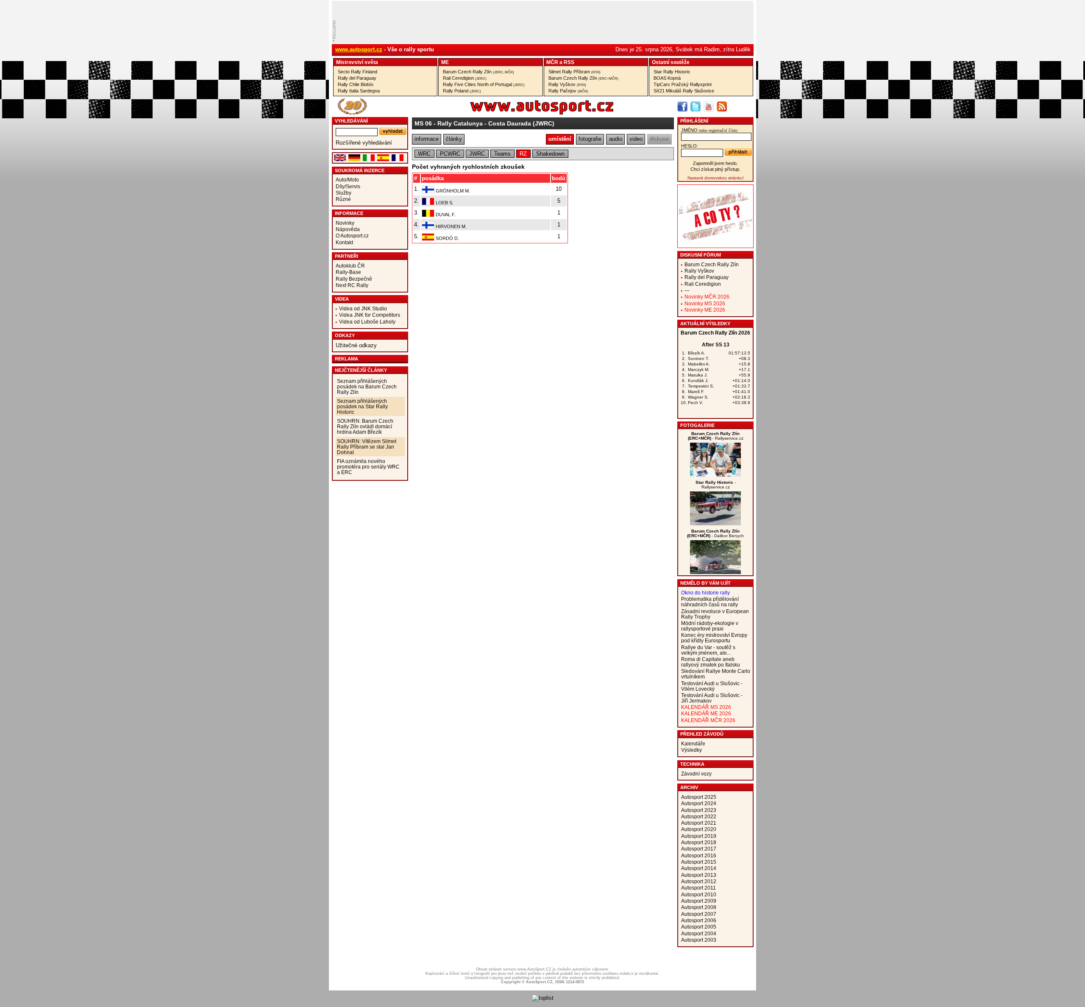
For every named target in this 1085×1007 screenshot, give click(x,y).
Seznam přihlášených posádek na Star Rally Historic (362, 406)
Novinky (345, 223)
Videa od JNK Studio (363, 308)
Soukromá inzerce (359, 170)
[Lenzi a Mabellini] (715, 474)
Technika (692, 764)
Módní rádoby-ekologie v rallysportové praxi (709, 625)
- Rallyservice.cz (715, 436)
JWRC (477, 154)
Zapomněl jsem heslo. (715, 163)
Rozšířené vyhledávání (364, 142)
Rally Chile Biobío (355, 84)
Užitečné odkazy (356, 345)
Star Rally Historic (672, 71)
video (636, 139)
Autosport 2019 (698, 836)
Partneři (346, 256)
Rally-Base (348, 272)
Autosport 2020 (698, 829)
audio (615, 139)
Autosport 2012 (698, 881)
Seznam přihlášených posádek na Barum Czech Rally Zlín (367, 386)
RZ (523, 154)
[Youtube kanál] (709, 106)
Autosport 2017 (698, 848)
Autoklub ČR (350, 265)
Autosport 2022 (698, 816)
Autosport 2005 (698, 926)
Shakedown (550, 154)
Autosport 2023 (698, 810)
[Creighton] (715, 572)
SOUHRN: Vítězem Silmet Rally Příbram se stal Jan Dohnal (366, 446)
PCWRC (450, 154)
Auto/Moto (347, 179)
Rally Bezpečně (354, 279)
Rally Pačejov (568, 90)
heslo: (689, 145)
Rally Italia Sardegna (359, 90)
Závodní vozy (696, 773)
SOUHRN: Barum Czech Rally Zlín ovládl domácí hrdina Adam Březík (365, 426)
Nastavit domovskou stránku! (715, 178)
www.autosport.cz (358, 49)
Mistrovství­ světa (357, 62)
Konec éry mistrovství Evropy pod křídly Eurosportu (714, 637)
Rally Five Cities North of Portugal (484, 84)
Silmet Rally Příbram (574, 71)
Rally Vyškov (567, 84)
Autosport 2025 (698, 797)
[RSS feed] (722, 106)
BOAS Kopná (667, 78)
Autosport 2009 (698, 901)
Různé (343, 199)
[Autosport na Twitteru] (695, 106)
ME (445, 62)
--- (687, 290)
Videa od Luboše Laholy (367, 321)
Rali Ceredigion (465, 78)
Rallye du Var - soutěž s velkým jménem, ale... (708, 650)
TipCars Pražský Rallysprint (683, 84)
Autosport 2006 (698, 920)
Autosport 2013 (698, 875)
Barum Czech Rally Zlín (478, 71)
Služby (343, 192)
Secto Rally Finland (357, 71)
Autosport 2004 (698, 933)
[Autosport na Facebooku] (682, 106)
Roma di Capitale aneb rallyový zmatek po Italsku (710, 661)
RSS (569, 62)
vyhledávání (351, 120)
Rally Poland (462, 90)
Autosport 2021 (698, 823)
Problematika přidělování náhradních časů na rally (710, 601)
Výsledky (691, 750)
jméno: (709, 130)
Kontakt (344, 242)
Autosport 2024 (698, 803)
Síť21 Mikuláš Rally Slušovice (684, 90)
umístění (559, 139)
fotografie (590, 139)
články (454, 139)
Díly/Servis (348, 186)
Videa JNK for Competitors (369, 315)
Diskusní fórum (700, 254)
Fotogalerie (697, 425)
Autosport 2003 (698, 940)
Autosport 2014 (698, 868)
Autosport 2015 (698, 862)
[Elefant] (715, 523)
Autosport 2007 (698, 914)
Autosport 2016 (698, 855)
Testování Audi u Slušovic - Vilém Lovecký (712, 686)
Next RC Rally (352, 285)
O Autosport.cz (352, 235)
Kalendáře (693, 743)
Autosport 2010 (698, 894)
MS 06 (423, 123)
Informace (349, 213)
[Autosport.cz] (518, 113)
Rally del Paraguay (357, 78)
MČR (552, 62)
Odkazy (345, 335)
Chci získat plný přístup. (715, 169)
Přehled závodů (701, 733)
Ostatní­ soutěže (671, 62)
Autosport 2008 (698, 907)
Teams (502, 154)
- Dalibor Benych (715, 533)
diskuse (659, 139)
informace (427, 139)
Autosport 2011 (698, 887)
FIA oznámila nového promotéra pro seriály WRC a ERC (368, 466)
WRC (424, 154)
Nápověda (348, 229)
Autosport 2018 (698, 842)
